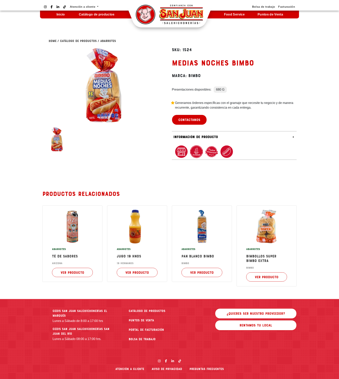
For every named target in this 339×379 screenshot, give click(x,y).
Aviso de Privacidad (167, 368)
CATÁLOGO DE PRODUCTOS (147, 310)
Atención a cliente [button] (83, 6)
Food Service (234, 14)
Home (52, 40)
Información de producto (195, 136)
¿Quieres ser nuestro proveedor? (256, 313)
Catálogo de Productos (78, 40)
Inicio (60, 14)
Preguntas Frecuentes (207, 368)
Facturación (286, 6)
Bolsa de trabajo (263, 6)
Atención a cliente (129, 368)
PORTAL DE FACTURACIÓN (146, 329)
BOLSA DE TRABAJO (142, 339)
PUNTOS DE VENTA (141, 320)
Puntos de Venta (270, 14)
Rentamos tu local (256, 325)
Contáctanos (189, 119)
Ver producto (72, 272)
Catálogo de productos (97, 14)
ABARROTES (108, 40)
